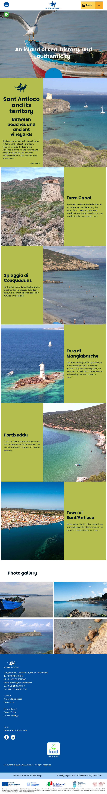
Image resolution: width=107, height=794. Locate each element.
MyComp (37, 776)
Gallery (7, 695)
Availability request (13, 699)
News (6, 727)
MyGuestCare (95, 776)
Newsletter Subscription (15, 730)
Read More (35, 163)
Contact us (9, 702)
